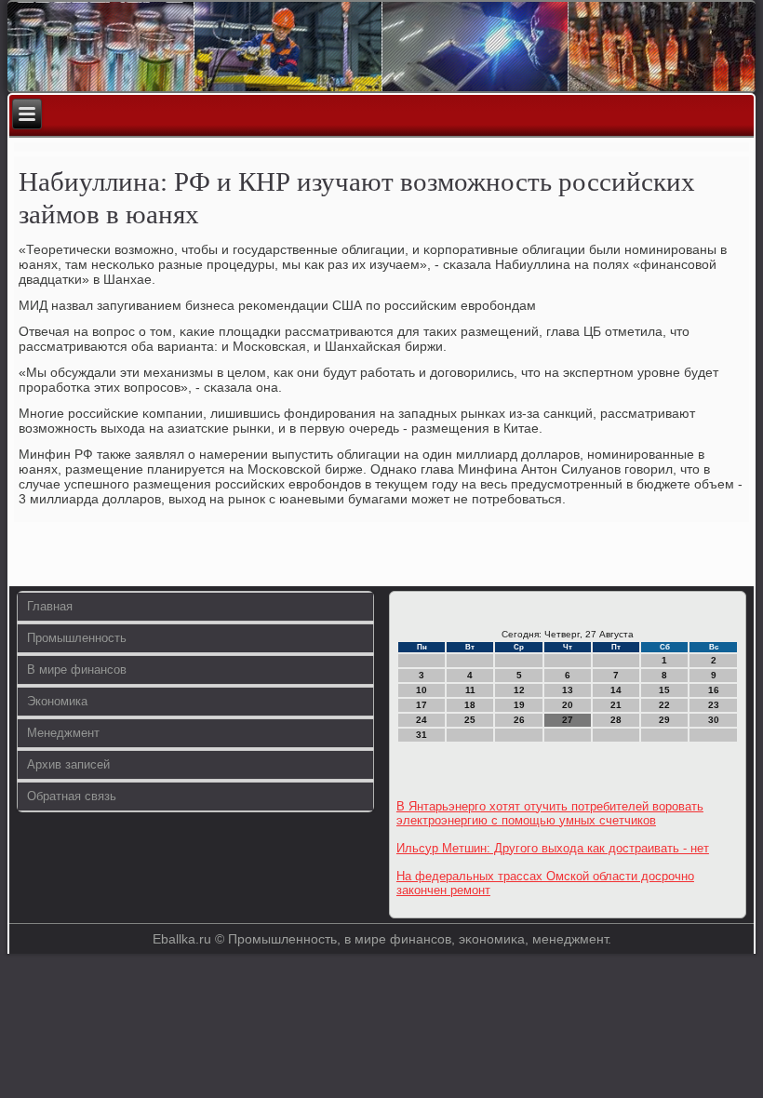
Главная (50, 606)
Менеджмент (63, 733)
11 (470, 690)
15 (664, 690)
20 (567, 705)
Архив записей (68, 764)
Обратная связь (71, 796)
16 (713, 690)
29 (664, 720)
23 (713, 705)
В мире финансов (77, 669)
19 (519, 705)
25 (469, 720)
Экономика (57, 701)
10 (421, 690)
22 (664, 705)
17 (421, 705)
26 (519, 720)
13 (567, 690)
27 (567, 720)
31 (421, 735)
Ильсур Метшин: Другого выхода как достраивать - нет (552, 848)
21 (616, 705)
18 (469, 705)
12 (519, 690)
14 (616, 690)
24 (421, 720)
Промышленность (77, 638)
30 (713, 720)
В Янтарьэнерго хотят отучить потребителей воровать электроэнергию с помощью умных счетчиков (549, 813)
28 (616, 720)
